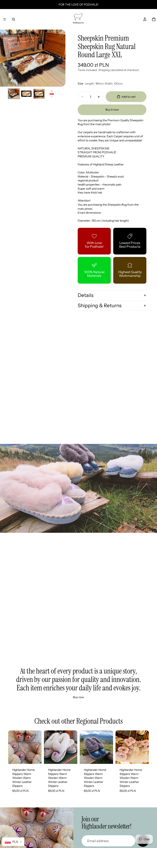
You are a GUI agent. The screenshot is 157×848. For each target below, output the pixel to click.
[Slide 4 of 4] (51, 94)
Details (85, 295)
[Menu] (4, 19)
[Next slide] (60, 58)
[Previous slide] (4, 58)
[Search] (13, 19)
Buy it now (112, 109)
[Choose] (35, 757)
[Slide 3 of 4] (39, 94)
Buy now (78, 697)
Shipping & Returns (99, 305)
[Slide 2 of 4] (26, 94)
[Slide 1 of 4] (13, 94)
